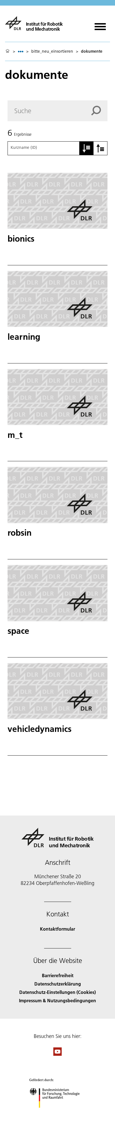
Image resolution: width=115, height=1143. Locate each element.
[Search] (99, 111)
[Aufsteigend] (87, 148)
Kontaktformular (57, 929)
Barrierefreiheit (57, 975)
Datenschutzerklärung (57, 984)
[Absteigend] (100, 148)
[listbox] (20, 51)
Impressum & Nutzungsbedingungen (57, 1000)
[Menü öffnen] (100, 24)
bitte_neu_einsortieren (52, 51)
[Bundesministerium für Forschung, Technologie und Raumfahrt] (57, 1113)
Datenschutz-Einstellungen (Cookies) (57, 992)
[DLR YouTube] (57, 1054)
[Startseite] (7, 51)
